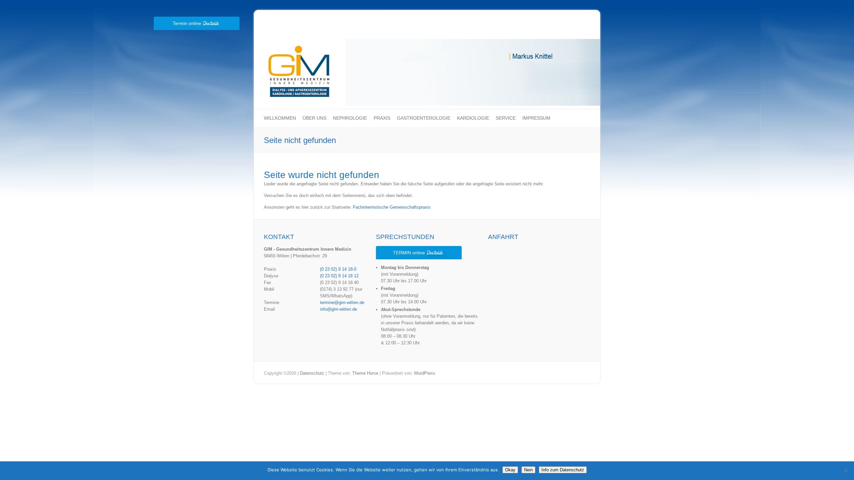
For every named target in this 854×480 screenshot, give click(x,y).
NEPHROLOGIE (350, 118)
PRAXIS (382, 118)
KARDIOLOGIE (473, 118)
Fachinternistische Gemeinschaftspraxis (392, 207)
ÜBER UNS (314, 118)
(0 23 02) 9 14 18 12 (339, 275)
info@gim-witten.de (338, 309)
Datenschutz (312, 373)
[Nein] (845, 470)
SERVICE (506, 118)
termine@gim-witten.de (342, 302)
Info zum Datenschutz (562, 469)
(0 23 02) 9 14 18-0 (338, 269)
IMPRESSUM (536, 118)
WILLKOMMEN (280, 118)
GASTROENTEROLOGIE (423, 118)
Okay (510, 469)
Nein (528, 469)
